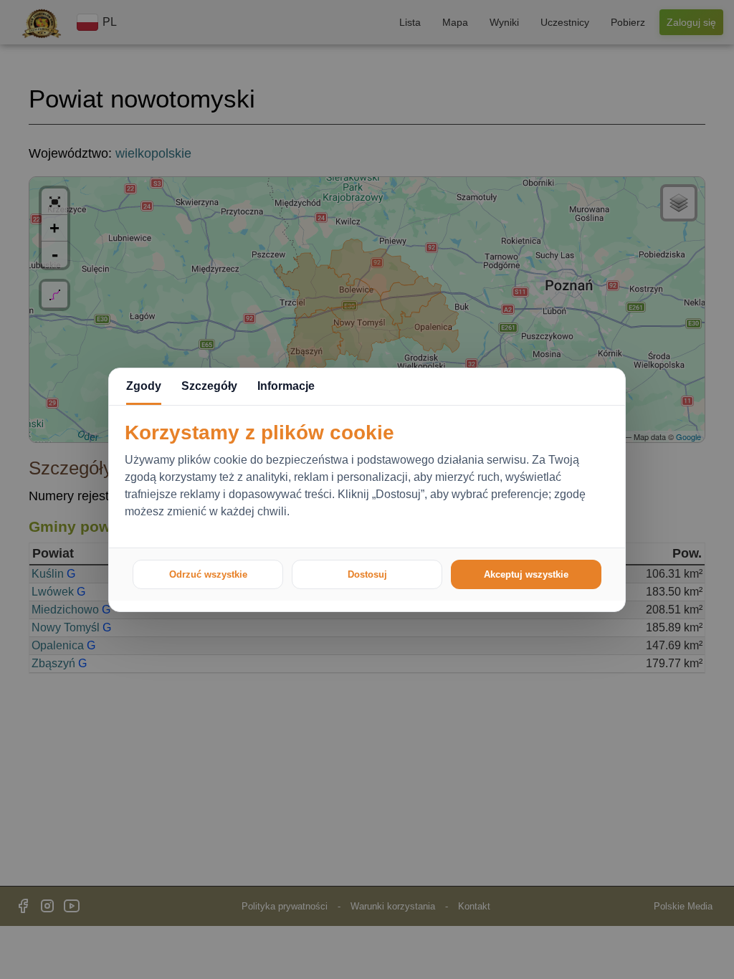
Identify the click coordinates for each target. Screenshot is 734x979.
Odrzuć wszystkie (208, 574)
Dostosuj (367, 574)
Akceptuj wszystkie (526, 574)
